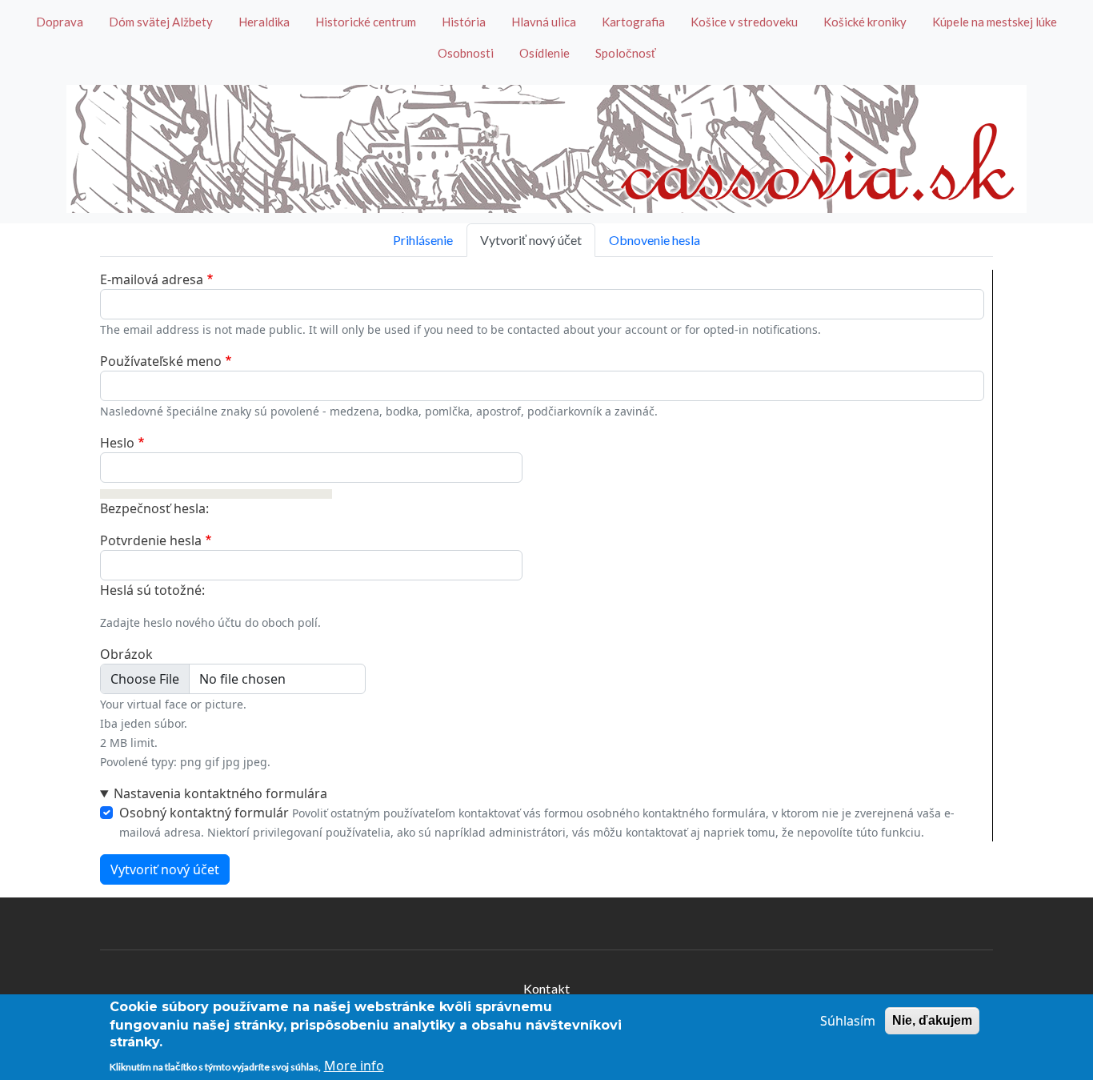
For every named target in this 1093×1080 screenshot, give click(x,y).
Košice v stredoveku (744, 21)
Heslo (117, 443)
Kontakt (546, 988)
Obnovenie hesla (654, 239)
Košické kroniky (865, 21)
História (464, 21)
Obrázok (126, 654)
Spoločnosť (625, 53)
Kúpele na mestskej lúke (994, 21)
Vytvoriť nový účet (531, 239)
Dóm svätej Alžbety (161, 21)
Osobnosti (466, 53)
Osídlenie (544, 53)
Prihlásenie (423, 239)
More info (354, 1065)
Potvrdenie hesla (151, 540)
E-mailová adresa (151, 279)
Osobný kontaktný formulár (204, 812)
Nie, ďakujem (932, 1020)
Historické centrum (365, 21)
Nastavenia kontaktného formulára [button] (220, 793)
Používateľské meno (161, 361)
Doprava (59, 21)
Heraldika (264, 21)
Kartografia (633, 21)
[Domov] (546, 149)
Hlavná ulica (543, 21)
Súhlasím (847, 1021)
